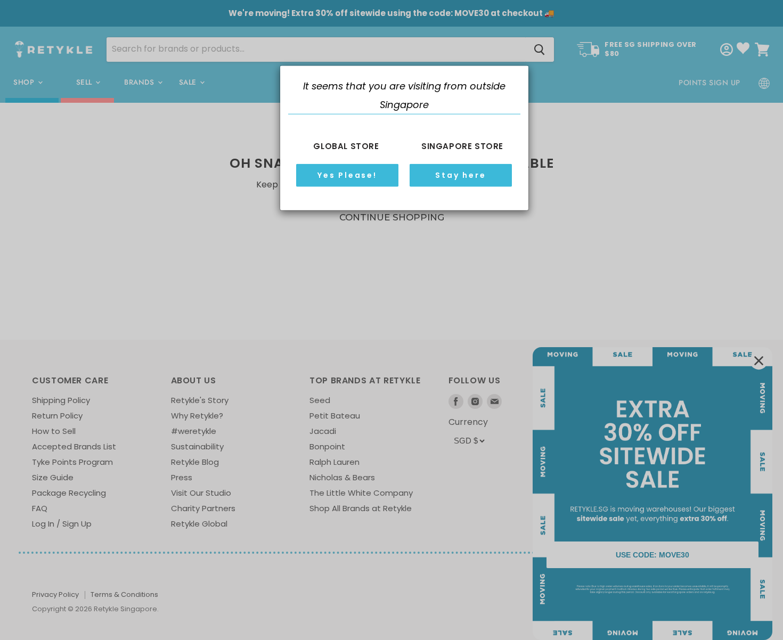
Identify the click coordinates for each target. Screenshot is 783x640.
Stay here (460, 175)
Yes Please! (347, 175)
